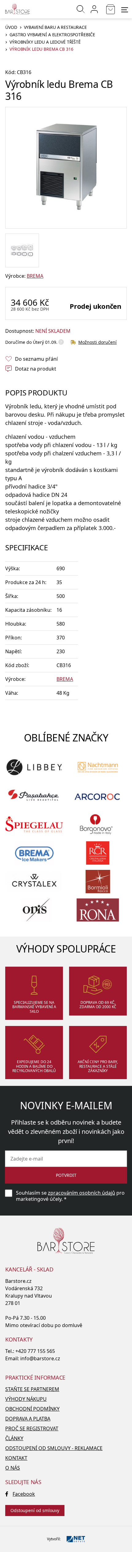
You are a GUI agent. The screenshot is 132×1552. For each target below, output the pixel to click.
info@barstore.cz (40, 1358)
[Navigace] (124, 9)
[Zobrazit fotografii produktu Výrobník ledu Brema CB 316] (66, 167)
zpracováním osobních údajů (81, 1192)
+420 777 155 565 (35, 1351)
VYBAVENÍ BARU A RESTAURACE (55, 27)
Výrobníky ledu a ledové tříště (45, 42)
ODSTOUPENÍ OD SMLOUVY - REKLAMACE (54, 1448)
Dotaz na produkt (35, 368)
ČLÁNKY (14, 1438)
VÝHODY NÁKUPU (26, 1399)
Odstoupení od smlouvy (34, 1510)
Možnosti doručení (97, 342)
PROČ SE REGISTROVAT (31, 1428)
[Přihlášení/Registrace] (94, 9)
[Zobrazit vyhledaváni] (81, 9)
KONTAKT (16, 1458)
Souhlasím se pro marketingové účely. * (70, 1196)
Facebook (24, 1494)
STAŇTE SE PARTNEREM (32, 1389)
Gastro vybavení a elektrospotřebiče (52, 34)
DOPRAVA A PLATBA (27, 1418)
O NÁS (12, 1467)
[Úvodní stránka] (17, 9)
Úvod (11, 27)
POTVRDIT (66, 1175)
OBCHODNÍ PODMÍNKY (32, 1408)
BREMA (35, 276)
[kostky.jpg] (22, 250)
